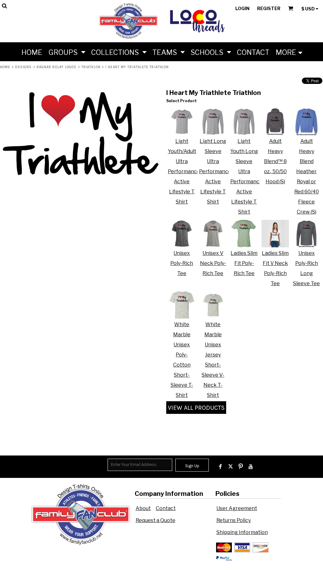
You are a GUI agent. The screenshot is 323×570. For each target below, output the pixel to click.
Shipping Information (242, 532)
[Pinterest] (240, 466)
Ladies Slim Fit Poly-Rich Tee (244, 263)
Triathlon (91, 67)
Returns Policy (233, 520)
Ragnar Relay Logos (57, 67)
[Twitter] (230, 466)
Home (5, 67)
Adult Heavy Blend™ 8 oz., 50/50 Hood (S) (275, 161)
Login (242, 8)
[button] (66, 51)
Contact (166, 508)
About (143, 508)
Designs (23, 67)
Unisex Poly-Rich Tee (181, 263)
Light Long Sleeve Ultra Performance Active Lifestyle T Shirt (215, 171)
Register (268, 8)
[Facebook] (220, 466)
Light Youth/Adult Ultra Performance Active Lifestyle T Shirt (184, 171)
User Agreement (236, 508)
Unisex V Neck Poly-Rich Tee (213, 263)
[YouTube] (250, 466)
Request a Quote (155, 520)
